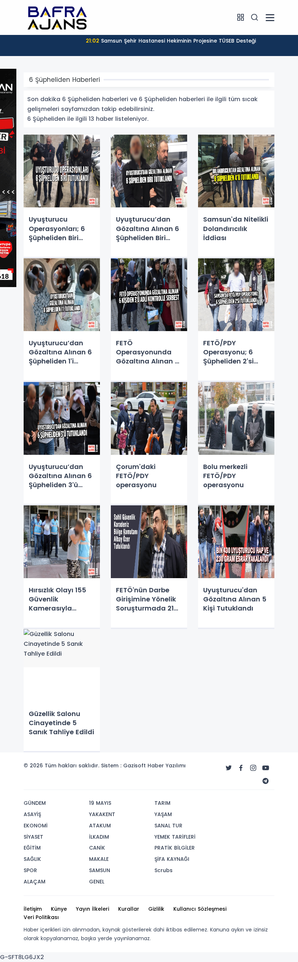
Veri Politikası (41, 917)
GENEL (96, 881)
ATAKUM (100, 825)
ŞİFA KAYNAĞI (171, 859)
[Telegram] (265, 781)
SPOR (30, 870)
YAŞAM (163, 814)
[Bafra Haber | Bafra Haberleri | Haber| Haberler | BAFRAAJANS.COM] (60, 17)
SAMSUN (99, 870)
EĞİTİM (32, 847)
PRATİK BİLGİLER (174, 847)
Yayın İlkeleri (92, 909)
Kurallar (128, 909)
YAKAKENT (102, 814)
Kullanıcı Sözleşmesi (199, 909)
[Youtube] (265, 768)
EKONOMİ (36, 825)
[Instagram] (253, 768)
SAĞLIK (32, 859)
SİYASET (33, 836)
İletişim (33, 909)
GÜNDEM (35, 803)
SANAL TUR (168, 825)
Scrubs (163, 870)
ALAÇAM (34, 881)
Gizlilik (156, 909)
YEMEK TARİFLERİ (175, 836)
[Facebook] (241, 768)
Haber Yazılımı (167, 765)
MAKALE (99, 859)
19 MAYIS (100, 803)
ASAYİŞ (32, 814)
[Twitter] (228, 768)
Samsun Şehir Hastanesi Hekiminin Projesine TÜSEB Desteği (171, 40)
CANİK (97, 847)
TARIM (162, 803)
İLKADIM (99, 836)
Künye (59, 909)
